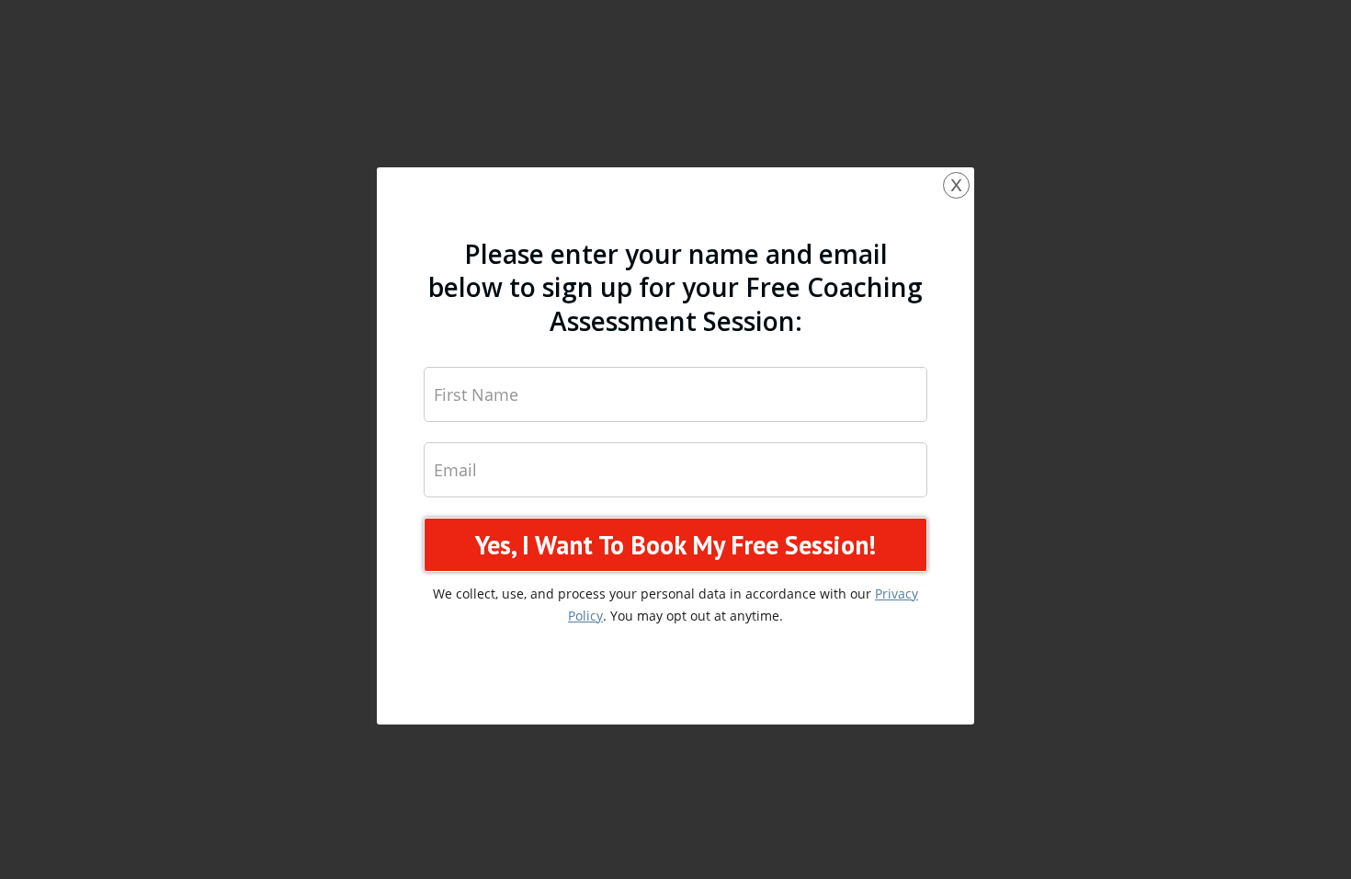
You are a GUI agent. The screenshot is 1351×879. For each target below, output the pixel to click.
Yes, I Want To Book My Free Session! (675, 545)
